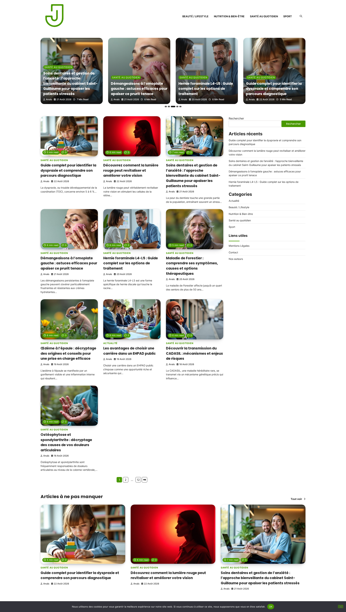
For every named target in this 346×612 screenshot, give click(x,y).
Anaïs (49, 99)
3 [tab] (173, 106)
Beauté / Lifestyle (195, 16)
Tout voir (296, 498)
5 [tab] (180, 106)
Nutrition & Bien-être (229, 16)
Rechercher (236, 118)
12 (138, 480)
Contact (233, 252)
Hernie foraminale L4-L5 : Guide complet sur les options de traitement (205, 88)
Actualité (110, 343)
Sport (287, 16)
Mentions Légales (239, 245)
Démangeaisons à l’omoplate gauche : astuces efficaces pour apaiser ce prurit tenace (139, 88)
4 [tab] (177, 106)
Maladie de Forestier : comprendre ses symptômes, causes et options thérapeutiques (192, 266)
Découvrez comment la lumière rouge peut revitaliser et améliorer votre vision (130, 170)
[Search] (301, 16)
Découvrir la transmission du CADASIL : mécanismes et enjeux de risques (194, 353)
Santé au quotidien (264, 16)
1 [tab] (166, 106)
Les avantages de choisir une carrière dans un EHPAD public (129, 351)
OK (270, 606)
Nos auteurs (236, 259)
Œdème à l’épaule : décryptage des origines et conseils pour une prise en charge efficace (68, 353)
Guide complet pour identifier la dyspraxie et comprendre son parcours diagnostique (274, 88)
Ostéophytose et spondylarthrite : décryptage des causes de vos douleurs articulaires (66, 442)
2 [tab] (169, 106)
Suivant (144, 479)
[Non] (340, 606)
